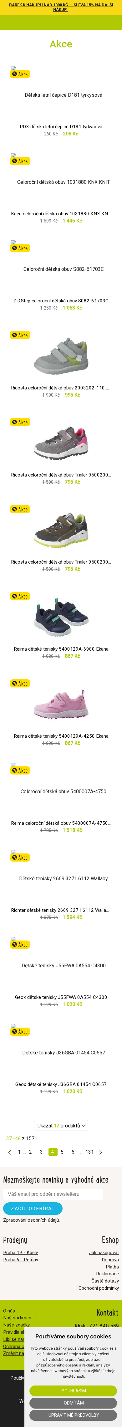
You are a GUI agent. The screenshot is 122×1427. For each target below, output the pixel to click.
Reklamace (107, 1274)
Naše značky (16, 1325)
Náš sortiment (18, 1318)
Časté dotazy (105, 1281)
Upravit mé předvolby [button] (73, 1415)
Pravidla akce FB (20, 1332)
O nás (9, 1311)
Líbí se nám (15, 1339)
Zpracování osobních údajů (31, 1220)
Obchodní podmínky (99, 1288)
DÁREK (16, 4)
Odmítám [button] (74, 1402)
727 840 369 (104, 1326)
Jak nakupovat (104, 1252)
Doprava (110, 1260)
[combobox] (61, 1125)
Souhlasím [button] (74, 1390)
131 (89, 1152)
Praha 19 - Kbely (20, 1252)
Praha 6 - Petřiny (20, 1260)
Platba (112, 1267)
